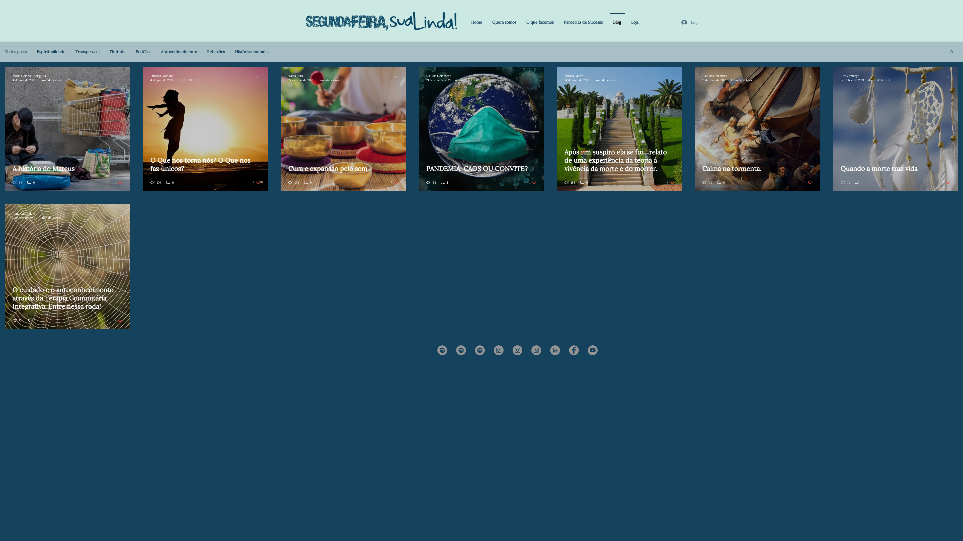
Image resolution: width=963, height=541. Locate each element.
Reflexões (216, 51)
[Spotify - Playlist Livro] (480, 350)
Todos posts (16, 51)
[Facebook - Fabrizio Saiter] (574, 350)
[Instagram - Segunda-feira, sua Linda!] (499, 350)
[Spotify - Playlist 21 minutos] (461, 350)
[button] (951, 52)
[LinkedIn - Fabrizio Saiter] (555, 350)
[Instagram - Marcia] (536, 350)
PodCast (143, 51)
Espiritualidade (51, 51)
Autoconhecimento (179, 51)
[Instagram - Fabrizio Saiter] (517, 350)
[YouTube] (593, 350)
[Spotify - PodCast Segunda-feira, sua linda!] (442, 350)
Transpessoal (87, 51)
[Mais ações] (122, 78)
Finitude (118, 51)
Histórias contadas (252, 51)
